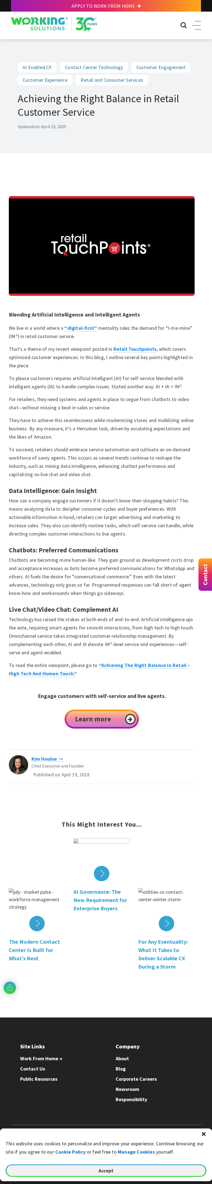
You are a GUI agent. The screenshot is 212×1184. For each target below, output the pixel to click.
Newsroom (127, 1089)
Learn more (93, 718)
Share (10, 988)
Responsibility (131, 1099)
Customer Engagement (161, 67)
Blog (121, 1069)
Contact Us (32, 1069)
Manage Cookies (136, 1152)
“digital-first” (80, 328)
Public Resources (38, 1079)
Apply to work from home (103, 6)
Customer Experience (45, 80)
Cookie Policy (70, 1152)
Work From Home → (41, 1058)
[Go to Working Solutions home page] (54, 31)
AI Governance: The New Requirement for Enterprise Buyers (100, 900)
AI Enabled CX (37, 67)
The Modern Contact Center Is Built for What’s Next (34, 950)
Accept (106, 1170)
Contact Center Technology (94, 67)
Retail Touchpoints (135, 349)
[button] (203, 1134)
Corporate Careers (136, 1079)
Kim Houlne (44, 759)
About (122, 1058)
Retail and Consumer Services (112, 80)
